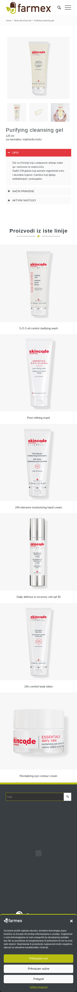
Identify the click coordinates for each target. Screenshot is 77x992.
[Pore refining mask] (38, 373)
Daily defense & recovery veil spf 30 (39, 596)
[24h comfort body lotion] (38, 641)
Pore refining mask (38, 417)
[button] (71, 921)
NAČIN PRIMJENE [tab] (23, 191)
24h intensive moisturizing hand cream (38, 507)
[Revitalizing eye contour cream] (38, 731)
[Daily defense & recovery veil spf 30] (38, 552)
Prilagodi (38, 978)
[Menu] (66, 7)
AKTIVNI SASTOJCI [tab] (24, 200)
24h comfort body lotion (38, 686)
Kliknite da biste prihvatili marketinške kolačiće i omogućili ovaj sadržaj (39, 854)
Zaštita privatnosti (38, 987)
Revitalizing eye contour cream (38, 775)
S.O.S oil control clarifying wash (38, 328)
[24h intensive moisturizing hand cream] (38, 462)
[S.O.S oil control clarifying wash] (38, 283)
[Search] (57, 7)
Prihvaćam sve (38, 958)
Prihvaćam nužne (38, 968)
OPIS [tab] (15, 152)
